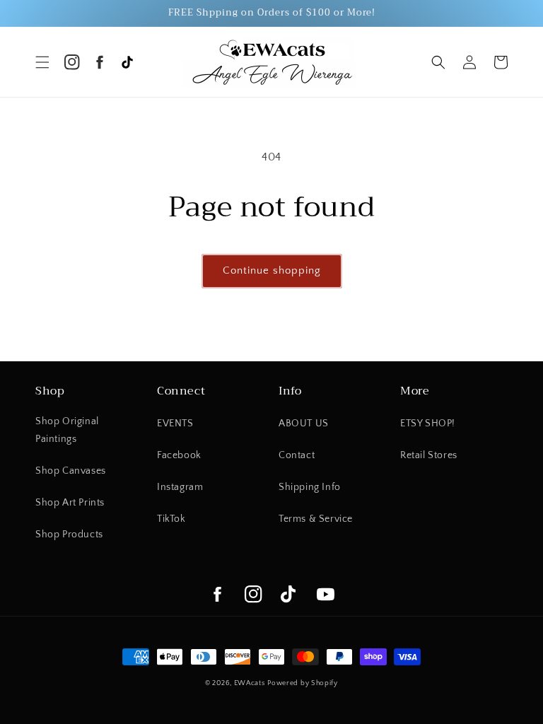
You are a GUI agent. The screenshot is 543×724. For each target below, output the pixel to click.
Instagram (180, 487)
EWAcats (249, 683)
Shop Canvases (70, 471)
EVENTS (175, 423)
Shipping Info (310, 487)
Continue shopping (272, 270)
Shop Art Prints (70, 502)
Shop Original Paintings (67, 430)
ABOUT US (304, 423)
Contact (297, 455)
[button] (42, 62)
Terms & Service (316, 519)
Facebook (179, 455)
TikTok (171, 519)
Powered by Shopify (302, 683)
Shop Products (69, 534)
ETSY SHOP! (427, 423)
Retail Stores (428, 455)
